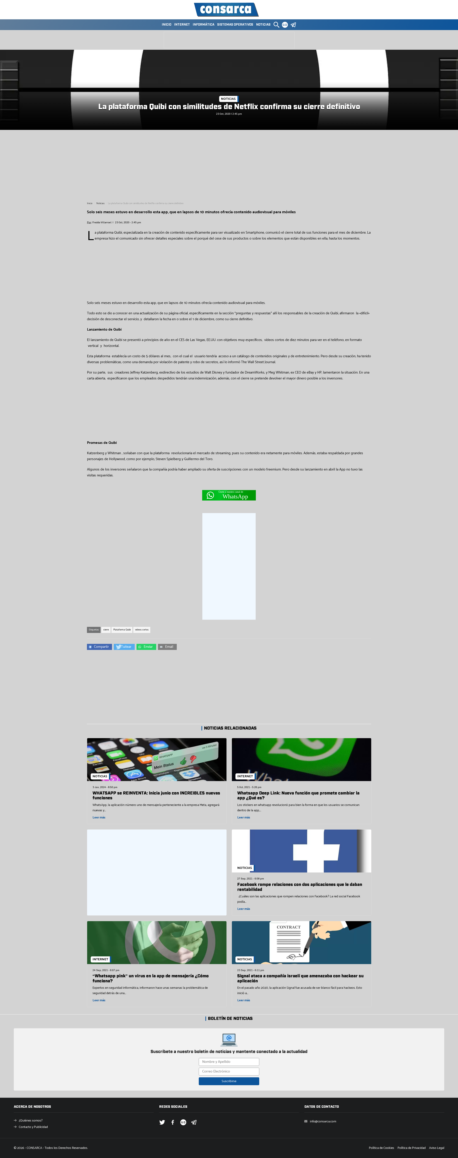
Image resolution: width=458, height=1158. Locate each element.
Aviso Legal (436, 1148)
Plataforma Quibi (122, 630)
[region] (229, 165)
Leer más (98, 817)
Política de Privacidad (412, 1148)
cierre (106, 630)
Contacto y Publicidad (33, 1127)
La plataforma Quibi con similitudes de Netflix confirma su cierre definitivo (229, 107)
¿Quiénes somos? (31, 1120)
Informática (203, 24)
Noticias (263, 24)
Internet (182, 24)
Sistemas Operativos (235, 24)
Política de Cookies (381, 1148)
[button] (276, 24)
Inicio (166, 24)
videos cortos (141, 630)
